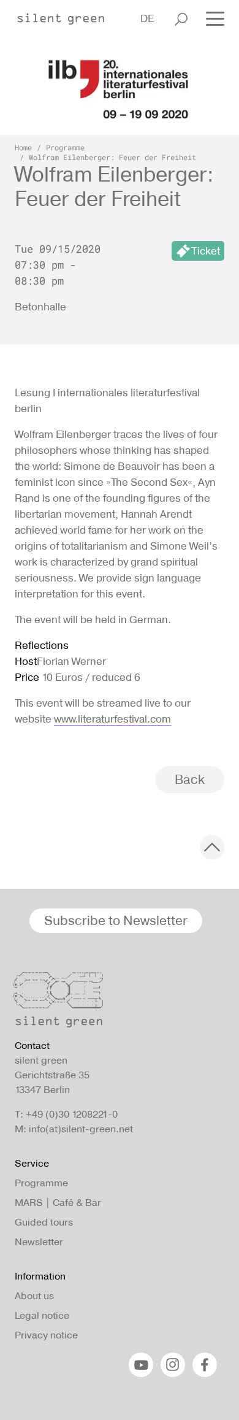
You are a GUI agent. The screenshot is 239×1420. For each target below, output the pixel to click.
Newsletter (39, 1242)
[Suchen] (181, 19)
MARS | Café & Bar (58, 1202)
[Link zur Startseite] (67, 15)
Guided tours (44, 1222)
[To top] (212, 847)
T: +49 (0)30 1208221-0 (66, 1114)
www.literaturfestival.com (112, 719)
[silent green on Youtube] (141, 1365)
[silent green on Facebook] (204, 1365)
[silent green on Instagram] (173, 1365)
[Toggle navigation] (211, 17)
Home (23, 147)
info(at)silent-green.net (81, 1129)
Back (190, 779)
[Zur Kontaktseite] (116, 1003)
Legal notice (42, 1315)
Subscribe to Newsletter (116, 920)
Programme (65, 147)
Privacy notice (46, 1335)
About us (34, 1296)
